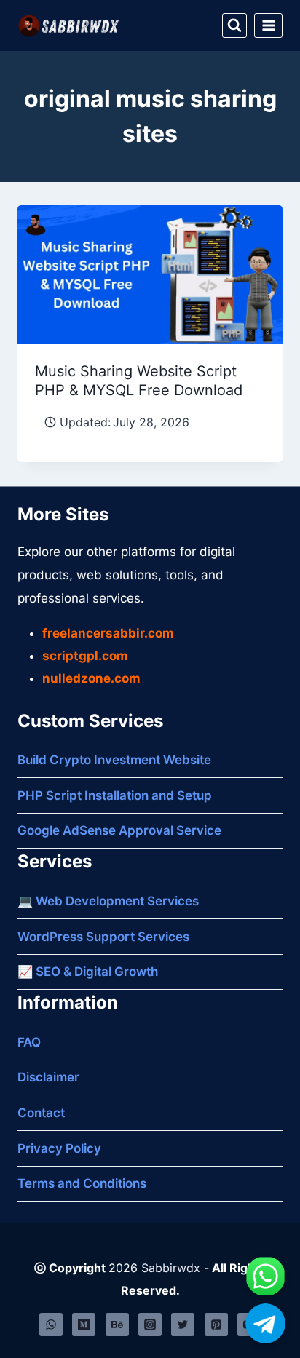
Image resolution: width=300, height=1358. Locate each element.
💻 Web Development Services (108, 901)
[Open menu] (268, 25)
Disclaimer (48, 1077)
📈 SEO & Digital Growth (87, 971)
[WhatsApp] (51, 1324)
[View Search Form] (234, 25)
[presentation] (150, 274)
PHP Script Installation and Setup (114, 795)
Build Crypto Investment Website (114, 760)
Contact (41, 1112)
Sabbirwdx (170, 1267)
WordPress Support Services (103, 936)
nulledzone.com (91, 678)
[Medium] (83, 1324)
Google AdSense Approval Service (119, 830)
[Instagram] (150, 1324)
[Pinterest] (216, 1324)
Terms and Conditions (81, 1183)
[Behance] (117, 1324)
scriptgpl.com (85, 655)
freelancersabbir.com (108, 633)
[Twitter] (182, 1324)
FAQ (29, 1042)
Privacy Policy (59, 1148)
